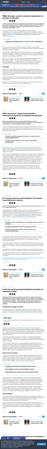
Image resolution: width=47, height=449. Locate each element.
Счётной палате (19, 356)
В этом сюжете (7, 39)
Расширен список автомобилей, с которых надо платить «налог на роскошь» (24, 223)
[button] (10, 21)
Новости (6, 86)
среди (10, 31)
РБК (31, 53)
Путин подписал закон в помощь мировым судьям (19, 369)
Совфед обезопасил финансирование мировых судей (20, 366)
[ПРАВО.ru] (5, 2)
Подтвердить (41, 444)
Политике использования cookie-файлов (9, 447)
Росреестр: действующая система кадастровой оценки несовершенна (21, 141)
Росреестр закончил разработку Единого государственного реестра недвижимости (22, 136)
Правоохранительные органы (18, 86)
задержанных (15, 31)
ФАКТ (4, 315)
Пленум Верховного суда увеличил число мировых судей (21, 372)
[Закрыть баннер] (24, 438)
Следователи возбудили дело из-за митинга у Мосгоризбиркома (23, 41)
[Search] (42, 2)
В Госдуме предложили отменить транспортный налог (20, 226)
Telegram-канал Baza (14, 58)
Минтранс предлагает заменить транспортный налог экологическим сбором (20, 230)
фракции (25, 216)
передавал (24, 82)
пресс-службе (14, 147)
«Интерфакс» (10, 35)
